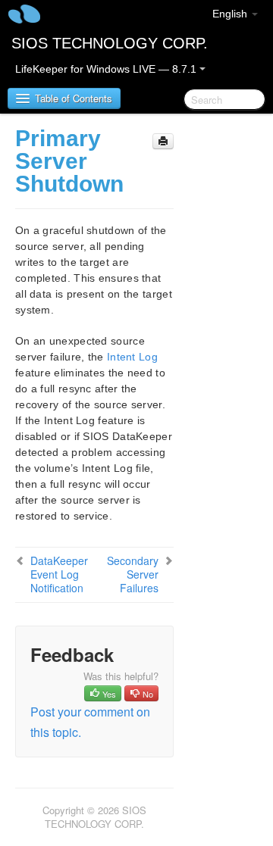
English (231, 14)
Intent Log (132, 357)
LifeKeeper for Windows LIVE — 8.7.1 (107, 69)
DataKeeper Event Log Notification (59, 574)
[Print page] (163, 141)
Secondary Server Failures (132, 574)
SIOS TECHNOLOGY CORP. (109, 43)
